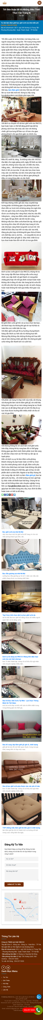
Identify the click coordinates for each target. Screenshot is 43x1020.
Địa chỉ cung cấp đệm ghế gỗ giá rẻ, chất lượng (20, 745)
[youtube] (8, 968)
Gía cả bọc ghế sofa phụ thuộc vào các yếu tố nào (21, 786)
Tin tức (21, 16)
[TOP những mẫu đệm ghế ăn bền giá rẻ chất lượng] (22, 809)
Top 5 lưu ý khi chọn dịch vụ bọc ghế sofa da (18, 615)
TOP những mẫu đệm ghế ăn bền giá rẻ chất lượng (21, 828)
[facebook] (4, 968)
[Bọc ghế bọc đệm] (5, 3)
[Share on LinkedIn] (15, 495)
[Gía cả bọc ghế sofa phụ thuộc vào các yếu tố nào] (22, 767)
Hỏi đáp (5, 983)
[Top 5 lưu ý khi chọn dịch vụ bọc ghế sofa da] (22, 596)
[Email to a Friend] (10, 495)
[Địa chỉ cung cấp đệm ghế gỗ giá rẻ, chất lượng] (22, 726)
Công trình (6, 987)
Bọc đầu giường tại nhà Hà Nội (13, 574)
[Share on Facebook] (5, 495)
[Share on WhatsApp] (3, 495)
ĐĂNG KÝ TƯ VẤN (14, 884)
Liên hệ (5, 990)
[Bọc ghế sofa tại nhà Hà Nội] (22, 513)
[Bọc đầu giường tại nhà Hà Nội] (22, 555)
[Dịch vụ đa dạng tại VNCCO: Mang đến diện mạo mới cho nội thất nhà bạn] (22, 638)
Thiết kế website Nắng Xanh (21, 1010)
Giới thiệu (6, 980)
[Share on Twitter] (7, 495)
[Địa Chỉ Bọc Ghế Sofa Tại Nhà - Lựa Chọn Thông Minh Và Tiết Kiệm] (22, 682)
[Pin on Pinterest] (12, 495)
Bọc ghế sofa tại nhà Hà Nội (12, 532)
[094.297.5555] (39, 996)
